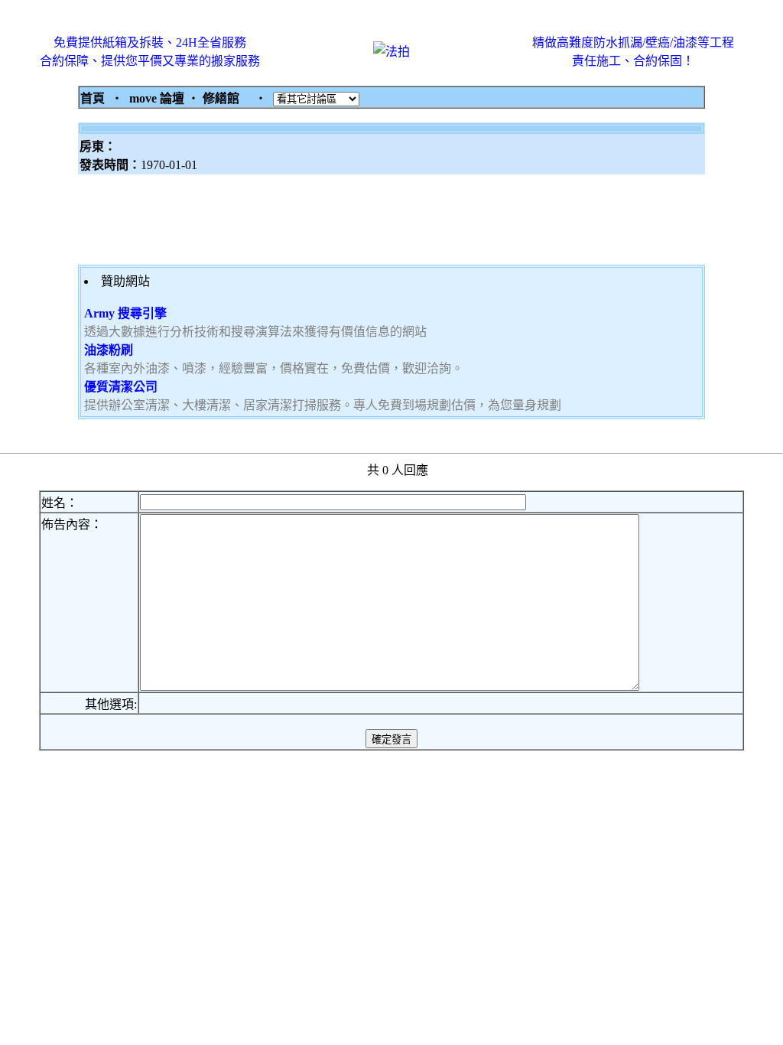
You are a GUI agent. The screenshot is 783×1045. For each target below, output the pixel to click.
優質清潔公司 (121, 386)
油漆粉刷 (108, 349)
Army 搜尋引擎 (125, 313)
